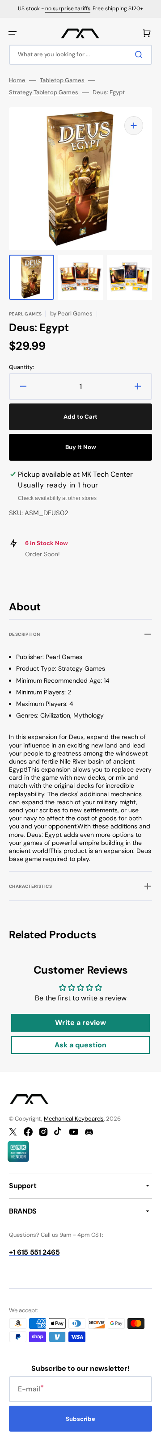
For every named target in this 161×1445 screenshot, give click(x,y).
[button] (12, 33)
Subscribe (80, 1419)
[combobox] (80, 55)
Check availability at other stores (57, 498)
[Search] (140, 54)
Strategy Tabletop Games (43, 92)
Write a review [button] (80, 1022)
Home (17, 80)
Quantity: (21, 367)
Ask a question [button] (80, 1045)
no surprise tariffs (67, 8)
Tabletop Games (62, 80)
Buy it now (80, 447)
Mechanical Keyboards (74, 1118)
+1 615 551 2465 (34, 1252)
